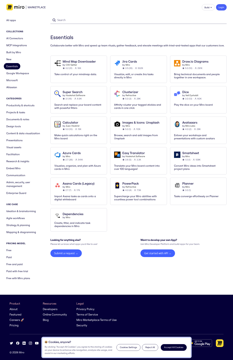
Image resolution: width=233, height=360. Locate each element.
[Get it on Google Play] (199, 343)
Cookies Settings (128, 347)
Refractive (131, 95)
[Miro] (15, 7)
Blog (46, 320)
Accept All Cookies (173, 347)
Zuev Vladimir (73, 125)
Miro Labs (190, 125)
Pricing (14, 325)
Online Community (55, 314)
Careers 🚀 (17, 320)
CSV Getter (71, 64)
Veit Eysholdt (191, 95)
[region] (116, 347)
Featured (15, 314)
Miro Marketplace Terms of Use (96, 320)
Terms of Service (87, 314)
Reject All (150, 347)
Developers (50, 309)
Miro (128, 64)
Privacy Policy (85, 309)
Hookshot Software (75, 95)
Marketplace (37, 7)
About (14, 309)
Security (81, 325)
